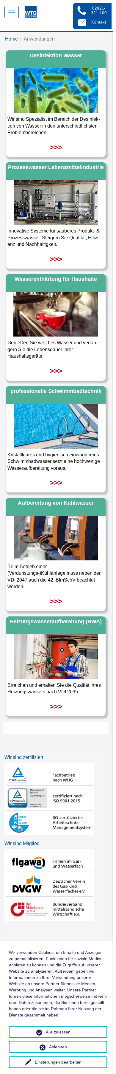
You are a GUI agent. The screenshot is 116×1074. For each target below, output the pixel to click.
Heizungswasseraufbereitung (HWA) (56, 621)
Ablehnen (58, 1046)
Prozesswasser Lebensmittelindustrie (56, 167)
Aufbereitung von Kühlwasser (56, 503)
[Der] (55, 313)
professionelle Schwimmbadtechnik (55, 391)
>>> (56, 147)
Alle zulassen (58, 1032)
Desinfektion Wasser (56, 55)
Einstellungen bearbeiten (58, 1062)
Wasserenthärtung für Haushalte (56, 279)
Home (11, 38)
